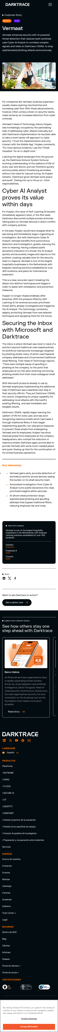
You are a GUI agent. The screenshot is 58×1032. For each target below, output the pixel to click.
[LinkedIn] (4, 740)
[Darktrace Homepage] (18, 4)
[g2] (23, 740)
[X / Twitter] (10, 740)
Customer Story (13, 15)
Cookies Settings (29, 1019)
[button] (49, 4)
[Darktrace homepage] (23, 734)
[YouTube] (17, 740)
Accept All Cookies (29, 1027)
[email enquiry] (29, 740)
